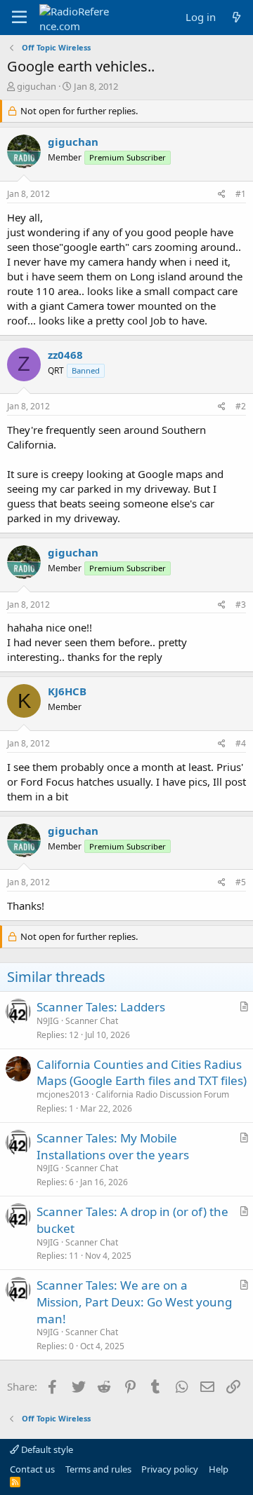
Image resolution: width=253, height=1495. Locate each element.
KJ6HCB (67, 691)
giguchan (36, 86)
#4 (240, 743)
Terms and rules (98, 1469)
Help (218, 1469)
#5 (240, 882)
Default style (46, 1449)
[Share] (222, 194)
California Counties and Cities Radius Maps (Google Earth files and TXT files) (142, 1072)
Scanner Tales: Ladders (101, 1007)
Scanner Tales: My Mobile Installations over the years (113, 1146)
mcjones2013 (63, 1094)
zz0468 (65, 355)
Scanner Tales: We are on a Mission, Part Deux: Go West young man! (134, 1302)
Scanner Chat (91, 1021)
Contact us (32, 1469)
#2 (240, 406)
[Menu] (19, 17)
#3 (240, 604)
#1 (240, 194)
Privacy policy (169, 1469)
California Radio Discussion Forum (162, 1094)
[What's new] (236, 17)
